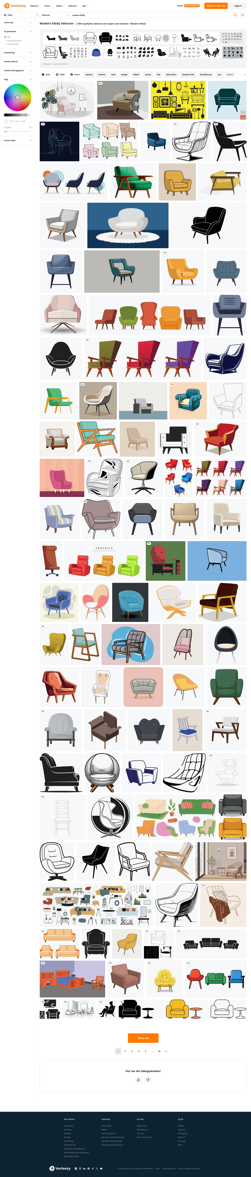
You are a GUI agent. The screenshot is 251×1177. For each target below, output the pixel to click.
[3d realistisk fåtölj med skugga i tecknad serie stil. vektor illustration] (104, 561)
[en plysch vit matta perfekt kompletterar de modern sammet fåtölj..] (128, 225)
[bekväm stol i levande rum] (101, 519)
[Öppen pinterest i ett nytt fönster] (88, 1168)
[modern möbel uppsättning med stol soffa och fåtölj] (216, 979)
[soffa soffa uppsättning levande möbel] (233, 817)
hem (113, 74)
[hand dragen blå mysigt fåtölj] (130, 602)
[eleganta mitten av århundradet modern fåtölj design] (62, 225)
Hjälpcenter (142, 1126)
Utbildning (68, 1141)
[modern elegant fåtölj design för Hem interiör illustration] (191, 141)
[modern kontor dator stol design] (144, 478)
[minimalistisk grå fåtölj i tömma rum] (143, 400)
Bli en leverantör (144, 1137)
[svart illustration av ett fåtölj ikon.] (96, 944)
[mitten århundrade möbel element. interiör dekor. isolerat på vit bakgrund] (97, 439)
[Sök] (235, 15)
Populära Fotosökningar (111, 1141)
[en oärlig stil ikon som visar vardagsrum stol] (184, 772)
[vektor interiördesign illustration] (67, 100)
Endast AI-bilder (14, 40)
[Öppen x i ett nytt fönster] (97, 1168)
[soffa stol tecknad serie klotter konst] (188, 400)
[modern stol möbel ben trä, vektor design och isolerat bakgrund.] (143, 687)
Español (181, 1129)
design (124, 74)
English (181, 1126)
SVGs (48, 74)
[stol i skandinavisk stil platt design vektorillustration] (185, 687)
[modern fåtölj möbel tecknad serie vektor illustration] (60, 519)
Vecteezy (68, 1129)
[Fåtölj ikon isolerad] (227, 100)
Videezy (67, 1133)
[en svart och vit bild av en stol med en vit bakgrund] (61, 359)
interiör (101, 74)
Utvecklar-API (70, 1145)
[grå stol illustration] (230, 315)
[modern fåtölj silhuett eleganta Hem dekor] (209, 225)
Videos (59, 6)
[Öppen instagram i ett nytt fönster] (80, 1168)
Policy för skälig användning (189, 1168)
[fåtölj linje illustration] (159, 944)
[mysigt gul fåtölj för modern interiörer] (177, 182)
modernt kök (188, 74)
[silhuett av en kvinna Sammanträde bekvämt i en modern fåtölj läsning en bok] (107, 1009)
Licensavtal (106, 1126)
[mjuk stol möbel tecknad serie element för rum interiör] (54, 644)
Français (181, 1141)
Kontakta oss (142, 1129)
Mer (84, 6)
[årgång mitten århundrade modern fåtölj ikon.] (226, 271)
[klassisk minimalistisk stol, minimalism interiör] (95, 602)
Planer (180, 5)
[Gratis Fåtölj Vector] (109, 141)
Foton (47, 6)
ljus (219, 74)
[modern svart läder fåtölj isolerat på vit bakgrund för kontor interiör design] (62, 817)
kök (158, 74)
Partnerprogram (108, 1133)
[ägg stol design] (110, 817)
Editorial (72, 6)
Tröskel (7, 127)
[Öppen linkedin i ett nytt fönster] (84, 1168)
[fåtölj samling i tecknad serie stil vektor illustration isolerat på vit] (142, 359)
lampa (148, 74)
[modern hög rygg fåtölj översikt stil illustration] (228, 400)
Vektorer (34, 6)
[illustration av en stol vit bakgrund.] (95, 861)
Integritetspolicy (168, 1168)
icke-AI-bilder (13, 44)
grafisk (230, 74)
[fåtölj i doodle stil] (101, 687)
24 (159, 1051)
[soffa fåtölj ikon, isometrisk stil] (105, 730)
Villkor (157, 1168)
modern (89, 74)
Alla (8, 37)
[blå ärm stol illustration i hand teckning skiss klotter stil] (59, 602)
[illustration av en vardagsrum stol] (142, 519)
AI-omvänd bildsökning (74, 1148)
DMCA (104, 1129)
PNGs (62, 74)
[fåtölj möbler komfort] (61, 730)
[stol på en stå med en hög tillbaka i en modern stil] (227, 772)
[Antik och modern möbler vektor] (178, 100)
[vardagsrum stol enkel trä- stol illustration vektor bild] (172, 861)
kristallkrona (206, 74)
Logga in (238, 5)
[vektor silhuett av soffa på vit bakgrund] (104, 478)
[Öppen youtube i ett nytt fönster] (101, 1168)
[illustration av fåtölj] (127, 944)
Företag (67, 1137)
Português (182, 1133)
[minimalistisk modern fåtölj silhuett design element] (230, 141)
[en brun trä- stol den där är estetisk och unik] (225, 730)
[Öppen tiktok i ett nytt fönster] (93, 1168)
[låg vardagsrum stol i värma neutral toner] (137, 439)
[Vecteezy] (15, 5)
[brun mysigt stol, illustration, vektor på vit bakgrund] (223, 602)
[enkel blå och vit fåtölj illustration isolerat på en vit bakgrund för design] (141, 772)
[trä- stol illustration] (185, 519)
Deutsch (181, 1137)
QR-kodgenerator (71, 1156)
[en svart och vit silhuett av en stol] (61, 772)
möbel (136, 74)
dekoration (171, 74)
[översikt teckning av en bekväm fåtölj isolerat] (133, 861)
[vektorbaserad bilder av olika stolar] (85, 644)
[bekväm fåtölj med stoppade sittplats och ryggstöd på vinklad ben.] (122, 271)
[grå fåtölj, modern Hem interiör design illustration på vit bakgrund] (61, 271)
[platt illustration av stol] (165, 561)
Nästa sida (143, 1038)
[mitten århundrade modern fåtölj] (125, 979)
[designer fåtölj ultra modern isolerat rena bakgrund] (155, 141)
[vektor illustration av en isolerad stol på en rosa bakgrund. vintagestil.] (62, 478)
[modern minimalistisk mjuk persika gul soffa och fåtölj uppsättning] (60, 944)
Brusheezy (68, 1126)
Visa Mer (233, 52)
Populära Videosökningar (112, 1145)
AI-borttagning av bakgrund (76, 1152)
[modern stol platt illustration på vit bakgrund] (183, 271)
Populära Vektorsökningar (112, 1137)
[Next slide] (242, 74)
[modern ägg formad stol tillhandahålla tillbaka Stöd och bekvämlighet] (226, 644)
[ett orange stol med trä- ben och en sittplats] (59, 687)
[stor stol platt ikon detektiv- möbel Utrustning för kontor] (51, 561)
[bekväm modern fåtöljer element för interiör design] (178, 478)
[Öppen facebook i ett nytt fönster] (76, 1168)
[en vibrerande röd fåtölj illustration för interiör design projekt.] (220, 439)
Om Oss (140, 1133)
